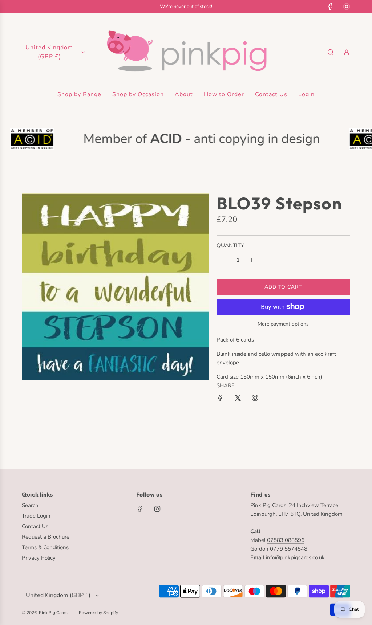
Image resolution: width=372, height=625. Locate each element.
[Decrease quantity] (225, 260)
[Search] (331, 52)
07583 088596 (285, 540)
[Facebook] (331, 6)
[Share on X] (238, 399)
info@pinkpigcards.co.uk (295, 557)
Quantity (230, 245)
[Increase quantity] (252, 260)
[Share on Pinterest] (255, 399)
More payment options (283, 323)
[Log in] (347, 52)
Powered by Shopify (98, 613)
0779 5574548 (288, 548)
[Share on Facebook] (220, 399)
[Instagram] (347, 6)
